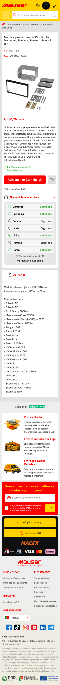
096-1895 (14, 51)
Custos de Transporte (14, 578)
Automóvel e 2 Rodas (18, 24)
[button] (30, 197)
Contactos (39, 596)
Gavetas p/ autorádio (42, 24)
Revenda (38, 592)
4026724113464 (18, 56)
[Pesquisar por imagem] (54, 15)
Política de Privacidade (45, 605)
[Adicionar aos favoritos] (52, 179)
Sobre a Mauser (42, 578)
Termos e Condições (13, 587)
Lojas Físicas (40, 582)
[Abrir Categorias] (6, 15)
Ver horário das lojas (30, 261)
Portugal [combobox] (16, 617)
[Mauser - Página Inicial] (15, 6)
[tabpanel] (30, 336)
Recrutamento (41, 587)
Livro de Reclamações (45, 601)
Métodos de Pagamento (15, 582)
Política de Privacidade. (20, 510)
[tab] (17, 275)
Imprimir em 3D (11, 602)
